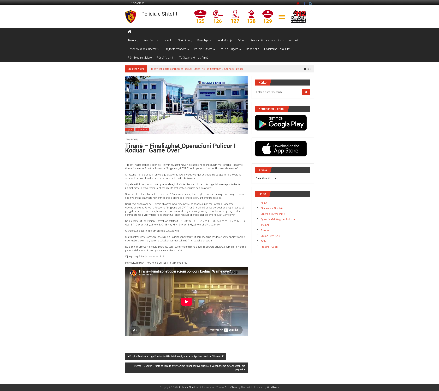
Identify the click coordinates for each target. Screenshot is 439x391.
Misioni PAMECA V (271, 236)
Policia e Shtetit (159, 14)
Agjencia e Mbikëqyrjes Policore (278, 219)
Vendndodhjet (225, 40)
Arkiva (264, 203)
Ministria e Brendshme (273, 214)
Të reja (132, 40)
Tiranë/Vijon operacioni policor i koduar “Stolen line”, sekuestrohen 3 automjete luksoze (196, 68)
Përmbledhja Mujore (140, 57)
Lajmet (130, 129)
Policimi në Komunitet (277, 49)
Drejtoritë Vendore (175, 49)
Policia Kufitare (203, 49)
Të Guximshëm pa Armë (193, 57)
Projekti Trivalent (269, 247)
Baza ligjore (204, 40)
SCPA (264, 241)
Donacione (252, 49)
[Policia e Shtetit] (129, 32)
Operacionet (142, 129)
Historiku (168, 40)
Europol (265, 230)
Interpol (265, 225)
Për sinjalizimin (165, 57)
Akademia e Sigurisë (271, 208)
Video (241, 40)
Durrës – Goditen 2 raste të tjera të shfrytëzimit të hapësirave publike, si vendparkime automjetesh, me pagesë (189, 368)
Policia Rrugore (229, 49)
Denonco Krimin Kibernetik (143, 49)
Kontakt (293, 40)
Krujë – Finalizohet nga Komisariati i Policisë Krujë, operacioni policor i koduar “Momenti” (176, 356)
